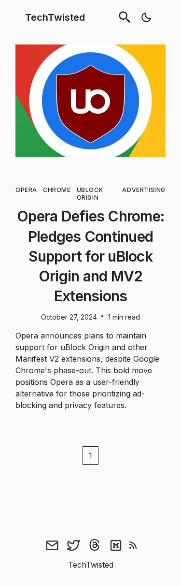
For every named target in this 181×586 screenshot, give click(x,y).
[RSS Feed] (133, 545)
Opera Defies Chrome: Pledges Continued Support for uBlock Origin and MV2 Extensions (90, 256)
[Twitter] (73, 545)
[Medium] (115, 545)
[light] (146, 17)
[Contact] (52, 545)
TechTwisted (55, 17)
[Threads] (94, 545)
